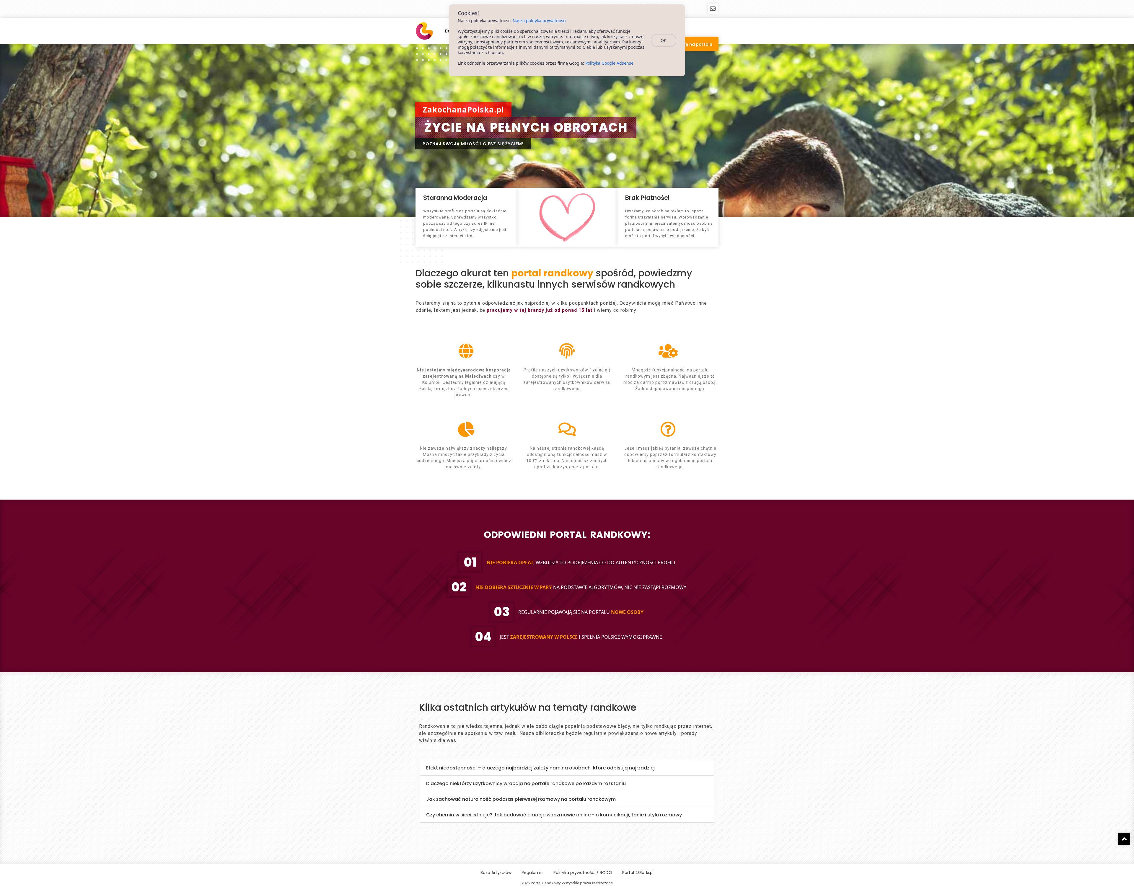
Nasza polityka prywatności (539, 20)
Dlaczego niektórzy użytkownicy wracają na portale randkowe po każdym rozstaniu (526, 783)
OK (664, 40)
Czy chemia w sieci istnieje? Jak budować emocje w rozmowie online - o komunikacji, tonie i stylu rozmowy (554, 814)
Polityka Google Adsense (609, 63)
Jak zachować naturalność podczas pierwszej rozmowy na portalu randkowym (521, 799)
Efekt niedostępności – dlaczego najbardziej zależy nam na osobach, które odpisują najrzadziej (540, 767)
